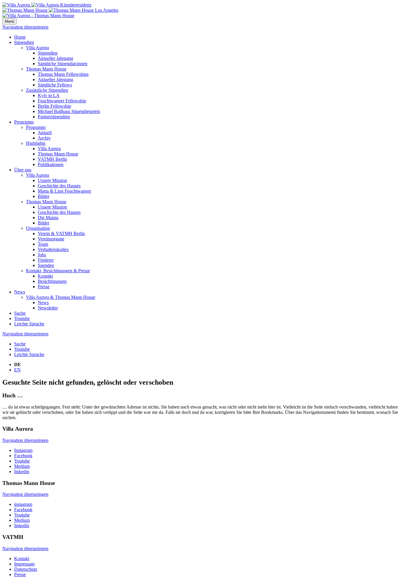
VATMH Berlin (52, 159)
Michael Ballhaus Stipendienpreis (69, 111)
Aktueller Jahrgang (55, 58)
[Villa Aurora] (46, 4)
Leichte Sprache (29, 323)
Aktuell (45, 132)
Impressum (24, 563)
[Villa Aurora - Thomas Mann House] (38, 15)
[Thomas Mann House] (60, 10)
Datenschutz (25, 569)
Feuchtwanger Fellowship (62, 100)
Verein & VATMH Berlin (61, 233)
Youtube (22, 318)
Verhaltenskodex (53, 249)
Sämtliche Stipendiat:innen (62, 63)
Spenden (46, 265)
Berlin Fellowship (54, 106)
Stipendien (24, 42)
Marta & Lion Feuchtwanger (64, 191)
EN (17, 369)
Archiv (44, 137)
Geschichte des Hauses (59, 185)
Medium (22, 466)
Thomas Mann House (46, 68)
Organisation (38, 228)
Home (20, 37)
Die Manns (48, 217)
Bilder (43, 196)
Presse (44, 286)
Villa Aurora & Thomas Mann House (60, 297)
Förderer (46, 260)
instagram (23, 504)
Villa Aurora (37, 47)
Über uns (22, 169)
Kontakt (45, 275)
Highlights (35, 143)
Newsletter (48, 307)
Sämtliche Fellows (55, 84)
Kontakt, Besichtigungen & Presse (58, 270)
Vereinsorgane (51, 238)
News (19, 291)
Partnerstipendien (54, 116)
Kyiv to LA (49, 95)
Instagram (23, 450)
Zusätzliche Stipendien (47, 90)
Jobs (42, 254)
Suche (20, 313)
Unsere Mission (52, 180)
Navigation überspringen (25, 26)
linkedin (21, 471)
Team (43, 244)
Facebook (23, 455)
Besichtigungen (52, 281)
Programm (24, 121)
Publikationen (50, 164)
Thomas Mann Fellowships (63, 74)
